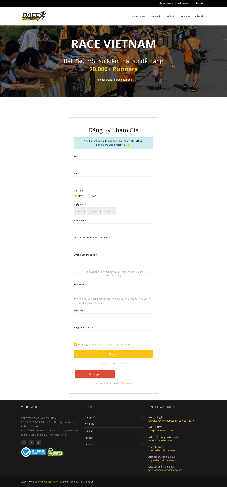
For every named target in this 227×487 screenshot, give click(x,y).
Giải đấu (171, 16)
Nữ (94, 195)
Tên (77, 156)
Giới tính (79, 190)
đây (128, 144)
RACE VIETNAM (49, 481)
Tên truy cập (81, 284)
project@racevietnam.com (162, 460)
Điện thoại (80, 220)
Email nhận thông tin (85, 254)
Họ (76, 173)
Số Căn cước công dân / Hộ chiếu (92, 237)
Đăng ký (199, 3)
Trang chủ (138, 16)
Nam (80, 195)
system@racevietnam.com (162, 440)
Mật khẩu (79, 310)
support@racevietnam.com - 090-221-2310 (171, 420)
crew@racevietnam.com (160, 430)
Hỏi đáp (185, 16)
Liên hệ (199, 16)
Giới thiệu (156, 16)
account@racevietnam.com (162, 450)
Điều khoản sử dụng (102, 344)
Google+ (96, 374)
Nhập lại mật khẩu (84, 327)
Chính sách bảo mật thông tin (78, 481)
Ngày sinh (80, 204)
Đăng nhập (184, 3)
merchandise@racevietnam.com (165, 470)
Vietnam (167, 3)
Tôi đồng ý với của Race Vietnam (104, 344)
